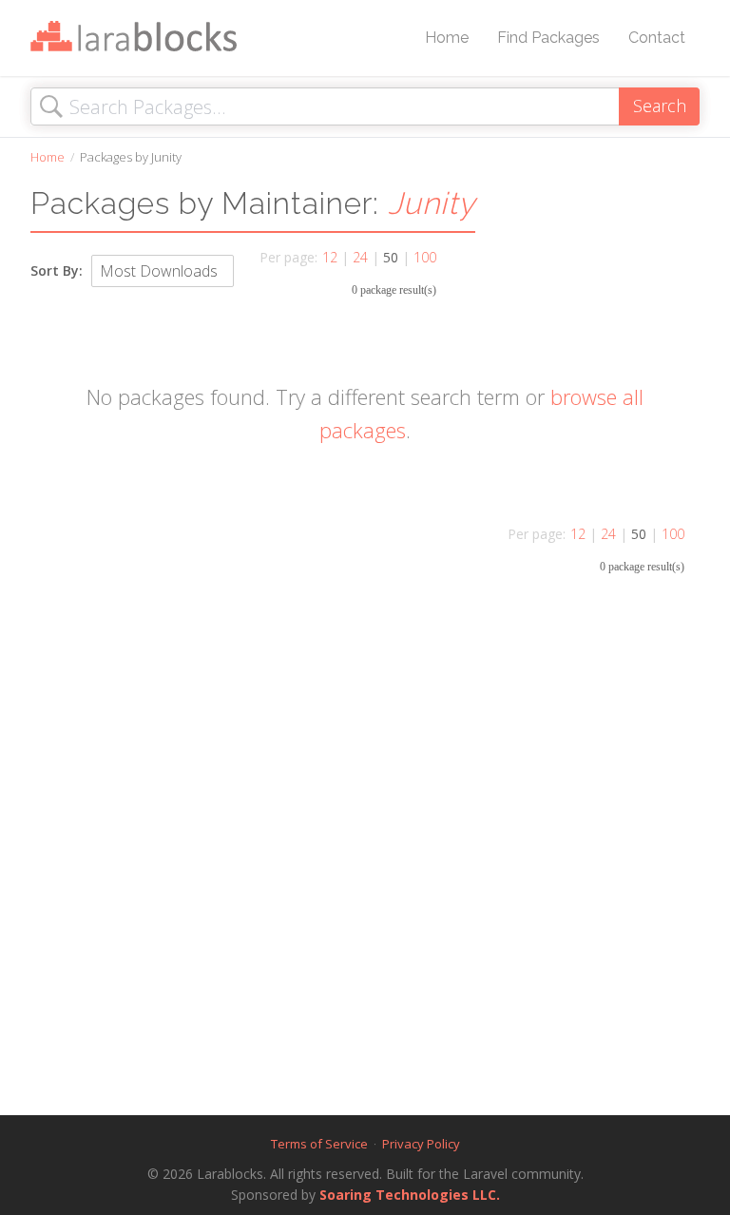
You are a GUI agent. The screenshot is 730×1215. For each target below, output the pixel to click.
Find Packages (548, 38)
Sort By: (56, 270)
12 (329, 257)
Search (659, 105)
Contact (656, 38)
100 (424, 257)
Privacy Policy (421, 1143)
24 (360, 257)
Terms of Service (319, 1143)
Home (447, 38)
